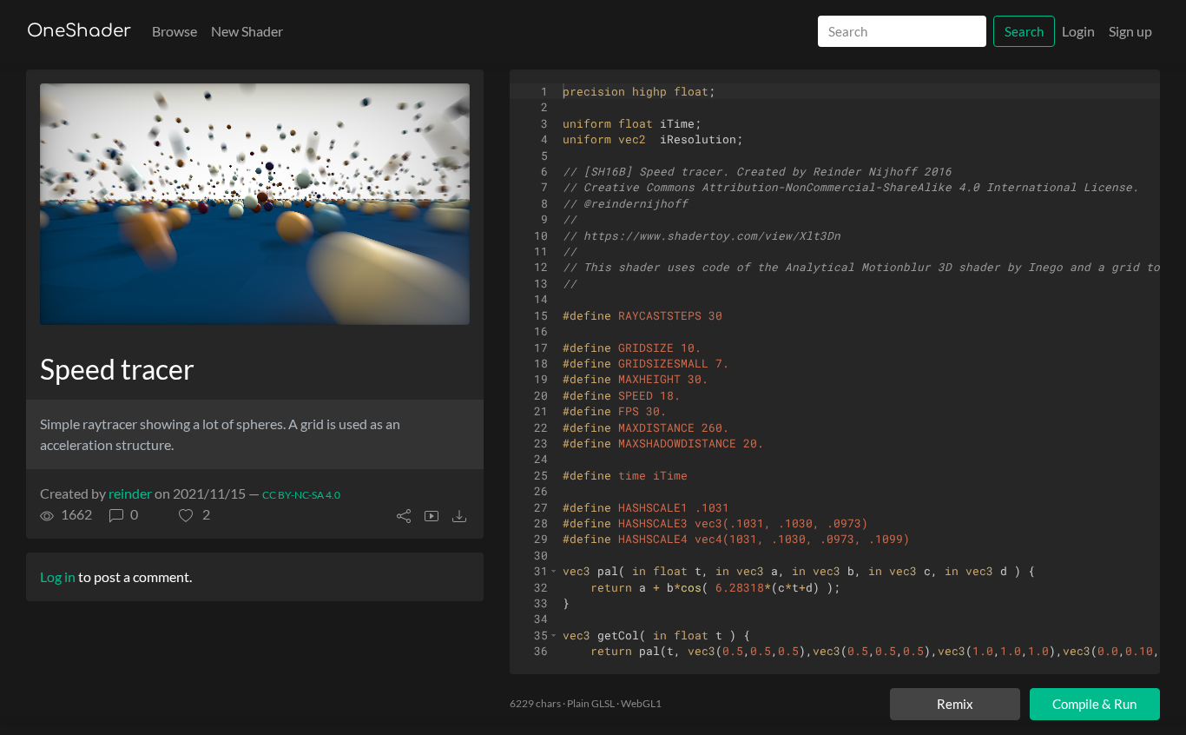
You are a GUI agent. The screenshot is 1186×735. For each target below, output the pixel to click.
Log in (58, 576)
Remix (955, 704)
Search (1024, 31)
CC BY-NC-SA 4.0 (301, 494)
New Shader (247, 31)
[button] (194, 514)
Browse (174, 31)
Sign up (1130, 31)
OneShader (79, 31)
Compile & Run (1094, 704)
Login (1078, 31)
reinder (130, 493)
